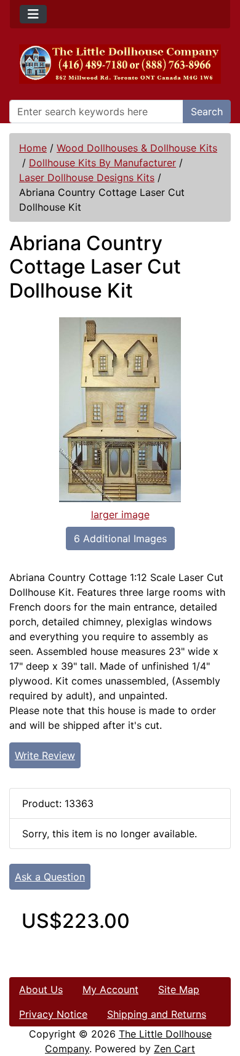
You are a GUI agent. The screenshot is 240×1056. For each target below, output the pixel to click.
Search (207, 111)
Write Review (45, 755)
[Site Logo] (120, 64)
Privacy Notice (53, 1014)
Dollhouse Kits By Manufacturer (102, 162)
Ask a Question (50, 877)
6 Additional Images (120, 538)
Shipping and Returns (156, 1014)
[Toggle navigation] (33, 14)
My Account (110, 989)
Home (33, 148)
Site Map (178, 989)
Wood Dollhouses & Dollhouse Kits (137, 148)
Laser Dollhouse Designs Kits (86, 177)
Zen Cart (174, 1048)
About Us (41, 989)
